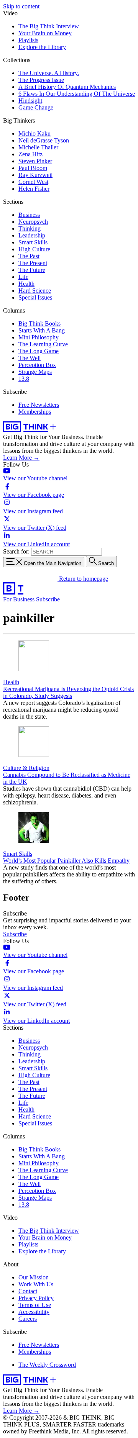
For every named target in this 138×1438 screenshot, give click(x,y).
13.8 (23, 378)
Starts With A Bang (41, 330)
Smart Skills (33, 242)
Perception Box (37, 365)
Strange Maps (35, 372)
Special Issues (35, 297)
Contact (27, 1291)
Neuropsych (33, 221)
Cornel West (33, 182)
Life (23, 277)
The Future (31, 270)
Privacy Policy (36, 1298)
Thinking (29, 228)
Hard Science (34, 290)
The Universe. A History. (48, 73)
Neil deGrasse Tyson (43, 140)
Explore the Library (42, 47)
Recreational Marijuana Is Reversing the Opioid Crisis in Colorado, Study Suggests (68, 692)
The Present (32, 263)
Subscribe (48, 599)
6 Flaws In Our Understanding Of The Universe (76, 93)
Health (26, 283)
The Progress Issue (41, 80)
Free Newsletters (38, 404)
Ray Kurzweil (35, 175)
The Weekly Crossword (47, 1364)
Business (29, 214)
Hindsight (30, 100)
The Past (28, 256)
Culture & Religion (26, 768)
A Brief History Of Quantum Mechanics (67, 87)
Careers (27, 1318)
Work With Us (35, 1284)
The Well (29, 358)
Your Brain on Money (45, 33)
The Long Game (38, 351)
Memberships (34, 411)
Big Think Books (39, 323)
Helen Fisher (33, 188)
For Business (19, 599)
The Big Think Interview (48, 26)
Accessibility (33, 1312)
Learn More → (21, 457)
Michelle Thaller (38, 147)
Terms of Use (34, 1305)
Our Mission (33, 1277)
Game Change (35, 107)
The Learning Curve (43, 344)
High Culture (34, 249)
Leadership (31, 235)
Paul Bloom (32, 168)
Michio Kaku (34, 133)
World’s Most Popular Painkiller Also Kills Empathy (66, 860)
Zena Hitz (30, 154)
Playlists (28, 40)
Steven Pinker (35, 161)
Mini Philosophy (38, 337)
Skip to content (21, 6)
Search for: (16, 551)
